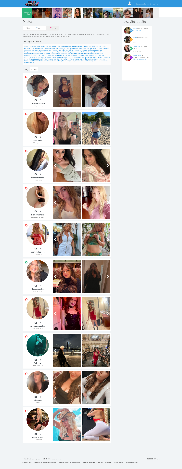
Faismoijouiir (137, 55)
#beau (59, 46)
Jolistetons (136, 46)
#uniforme (104, 61)
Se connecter (141, 4)
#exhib (85, 52)
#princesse (77, 57)
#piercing (43, 57)
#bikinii (74, 46)
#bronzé (27, 48)
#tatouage (89, 61)
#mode (81, 55)
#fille (32, 53)
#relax (26, 59)
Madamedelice (37, 289)
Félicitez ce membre (139, 59)
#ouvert (102, 55)
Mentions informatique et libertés (92, 463)
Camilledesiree (38, 252)
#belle (69, 46)
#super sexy (71, 61)
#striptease (62, 61)
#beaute (64, 46)
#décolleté (98, 50)
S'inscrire (154, 4)
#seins (77, 59)
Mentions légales (63, 463)
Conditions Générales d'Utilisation (45, 463)
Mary (135, 37)
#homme (54, 53)
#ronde (40, 59)
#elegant (52, 52)
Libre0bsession (38, 103)
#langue (100, 53)
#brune (37, 48)
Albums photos (118, 463)
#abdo (26, 46)
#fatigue (90, 52)
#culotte (91, 50)
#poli (65, 57)
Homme (41, 28)
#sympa (77, 61)
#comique (45, 50)
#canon (52, 48)
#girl (41, 53)
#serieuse (90, 59)
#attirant (37, 46)
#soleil (31, 61)
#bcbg (54, 46)
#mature (58, 55)
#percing (32, 57)
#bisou (79, 46)
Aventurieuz (37, 437)
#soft (26, 61)
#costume (78, 50)
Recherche (108, 463)
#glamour (47, 53)
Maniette (37, 140)
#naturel (93, 55)
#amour (31, 46)
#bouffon (98, 46)
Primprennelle (37, 214)
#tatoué (83, 61)
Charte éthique (75, 463)
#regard (100, 57)
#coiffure (38, 50)
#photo (38, 57)
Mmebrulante (37, 177)
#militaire (70, 55)
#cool (51, 50)
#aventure (44, 46)
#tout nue (97, 61)
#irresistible (77, 53)
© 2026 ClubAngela (153, 459)
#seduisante (65, 59)
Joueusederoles (37, 326)
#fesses (27, 53)
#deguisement (29, 52)
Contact (24, 463)
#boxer (104, 46)
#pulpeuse (85, 57)
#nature (87, 55)
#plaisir (54, 57)
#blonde (85, 46)
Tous (28, 28)
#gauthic (37, 53)
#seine (72, 59)
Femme (53, 28)
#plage (49, 57)
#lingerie (27, 55)
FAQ (30, 463)
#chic (26, 50)
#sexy (101, 59)
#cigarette (31, 50)
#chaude (93, 48)
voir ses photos (137, 30)
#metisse (64, 55)
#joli (96, 53)
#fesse (102, 52)
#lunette (33, 55)
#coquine (62, 50)
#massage (51, 55)
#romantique (33, 59)
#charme (82, 48)
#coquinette (70, 50)
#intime (70, 53)
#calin (42, 48)
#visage (26, 62)
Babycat (38, 363)
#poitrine (60, 57)
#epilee (65, 52)
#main (39, 55)
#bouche (92, 46)
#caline (47, 48)
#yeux (32, 62)
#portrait (70, 57)
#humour (64, 53)
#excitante (79, 52)
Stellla (135, 29)
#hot (59, 53)
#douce (46, 52)
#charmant (66, 48)
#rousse (50, 59)
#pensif (26, 57)
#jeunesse (90, 53)
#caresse (59, 48)
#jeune (84, 53)
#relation (107, 57)
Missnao (38, 400)
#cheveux (106, 48)
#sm (104, 59)
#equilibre (71, 52)
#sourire (44, 61)
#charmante (74, 48)
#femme (97, 52)
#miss (76, 55)
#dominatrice (39, 52)
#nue (98, 55)
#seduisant (56, 59)
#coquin (55, 50)
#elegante (58, 52)
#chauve (99, 48)
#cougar (84, 50)
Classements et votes (131, 463)
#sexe (96, 59)
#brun (33, 48)
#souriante (37, 61)
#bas (49, 46)
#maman (44, 55)
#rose (45, 59)
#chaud (87, 48)
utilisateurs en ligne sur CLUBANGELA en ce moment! (41, 459)
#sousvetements (52, 61)
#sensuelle (83, 59)
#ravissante (93, 57)
